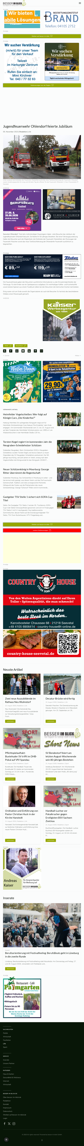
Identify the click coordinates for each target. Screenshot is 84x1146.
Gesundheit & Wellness (12, 1077)
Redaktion (7, 1101)
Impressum (7, 1108)
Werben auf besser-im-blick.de (14, 1115)
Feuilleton (7, 1040)
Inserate (6, 1060)
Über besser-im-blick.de (12, 1097)
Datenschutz (7, 1111)
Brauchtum (19, 346)
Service (6, 1056)
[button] (80, 3)
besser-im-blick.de (10, 1093)
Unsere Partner (8, 1063)
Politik (5, 1033)
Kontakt (6, 1104)
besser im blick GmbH (55, 1135)
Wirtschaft (7, 1037)
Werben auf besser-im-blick (40, 36)
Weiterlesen (10, 969)
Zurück (7, 356)
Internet (6, 1081)
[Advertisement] (42, 104)
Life (29, 132)
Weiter (77, 356)
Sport (5, 1047)
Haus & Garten (8, 1074)
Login (5, 1118)
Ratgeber (6, 1070)
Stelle (6, 346)
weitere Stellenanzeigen (40, 530)
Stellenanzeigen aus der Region (41, 85)
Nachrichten (8, 1029)
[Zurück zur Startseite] (14, 3)
